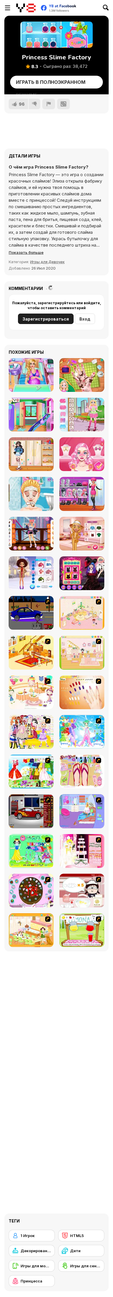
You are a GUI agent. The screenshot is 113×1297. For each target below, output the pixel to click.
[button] (26, 252)
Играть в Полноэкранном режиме (50, 84)
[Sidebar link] (7, 8)
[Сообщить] (48, 104)
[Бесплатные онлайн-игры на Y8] (26, 7)
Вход (84, 318)
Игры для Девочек (47, 261)
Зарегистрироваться (46, 318)
